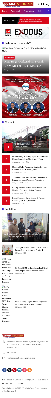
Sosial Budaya (9, 57)
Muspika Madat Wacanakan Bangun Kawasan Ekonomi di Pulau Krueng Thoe (29, 168)
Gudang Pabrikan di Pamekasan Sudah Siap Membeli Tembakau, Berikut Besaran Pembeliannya (29, 189)
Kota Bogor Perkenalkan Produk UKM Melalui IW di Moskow (24, 63)
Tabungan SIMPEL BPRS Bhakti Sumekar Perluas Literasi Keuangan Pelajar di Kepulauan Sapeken (31, 248)
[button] (38, 4)
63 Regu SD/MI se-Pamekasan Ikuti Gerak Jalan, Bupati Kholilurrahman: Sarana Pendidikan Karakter (31, 269)
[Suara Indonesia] (18, 4)
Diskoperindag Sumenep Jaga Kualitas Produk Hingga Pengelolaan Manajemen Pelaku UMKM (30, 158)
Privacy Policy (7, 383)
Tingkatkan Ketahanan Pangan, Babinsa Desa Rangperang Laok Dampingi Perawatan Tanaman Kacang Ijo (29, 178)
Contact (18, 380)
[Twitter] (9, 370)
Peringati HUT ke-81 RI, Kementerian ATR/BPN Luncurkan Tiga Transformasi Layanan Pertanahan (19, 20)
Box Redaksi (7, 380)
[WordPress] (19, 370)
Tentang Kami (29, 380)
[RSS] (29, 370)
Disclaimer (42, 380)
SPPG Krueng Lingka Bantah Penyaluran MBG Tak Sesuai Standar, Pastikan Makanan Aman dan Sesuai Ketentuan (31, 303)
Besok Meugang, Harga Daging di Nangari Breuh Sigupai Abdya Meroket (28, 199)
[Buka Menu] (42, 4)
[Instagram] (24, 370)
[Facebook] (4, 370)
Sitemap (19, 383)
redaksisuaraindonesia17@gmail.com (21, 358)
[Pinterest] (14, 370)
